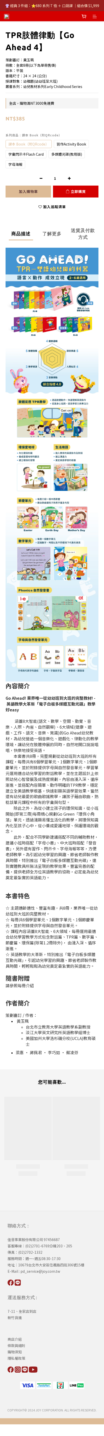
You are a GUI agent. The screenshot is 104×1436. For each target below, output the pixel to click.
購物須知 (15, 1351)
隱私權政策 (16, 1358)
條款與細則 (16, 1345)
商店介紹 (15, 1339)
